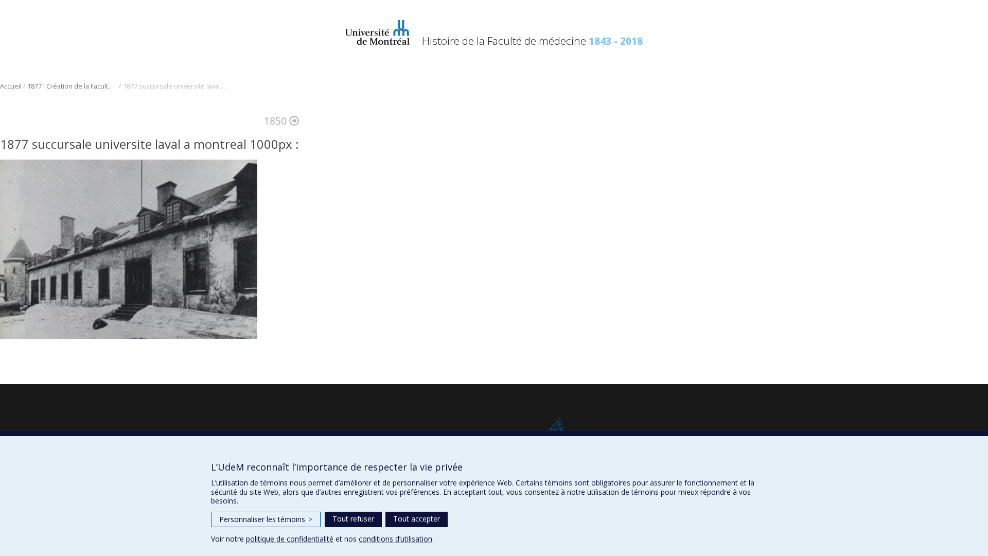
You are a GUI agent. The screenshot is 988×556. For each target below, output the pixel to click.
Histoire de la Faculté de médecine (532, 40)
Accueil (11, 86)
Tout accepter (416, 519)
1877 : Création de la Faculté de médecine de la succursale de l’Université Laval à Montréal (72, 86)
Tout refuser (353, 519)
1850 (276, 121)
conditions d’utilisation (395, 539)
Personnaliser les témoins (265, 519)
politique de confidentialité (289, 539)
